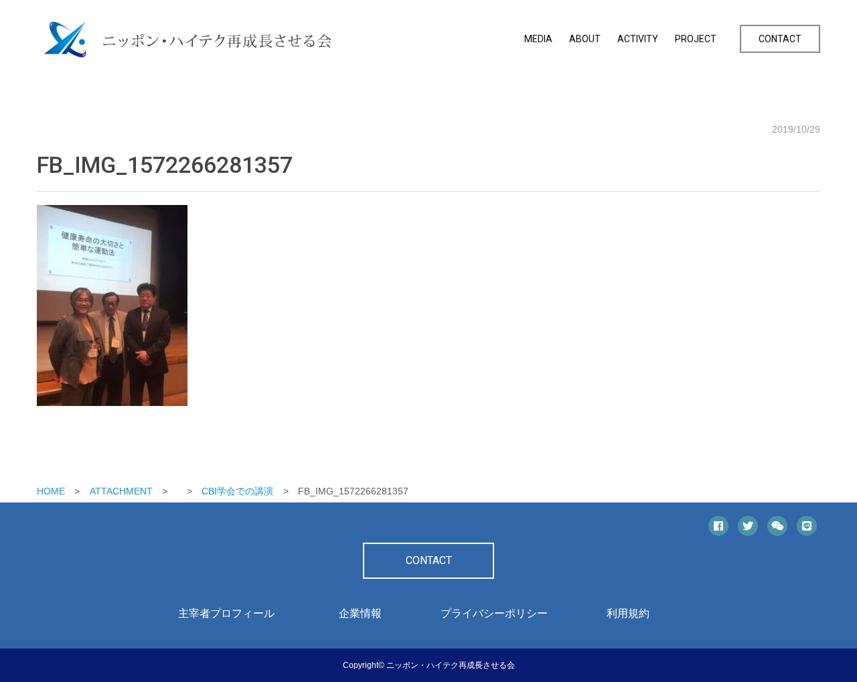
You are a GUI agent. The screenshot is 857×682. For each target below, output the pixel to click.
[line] (807, 526)
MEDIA (538, 38)
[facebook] (718, 526)
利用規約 (628, 613)
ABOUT (585, 38)
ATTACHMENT (121, 491)
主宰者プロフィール (226, 613)
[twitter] (748, 526)
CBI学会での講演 (237, 491)
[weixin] (777, 526)
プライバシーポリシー (494, 613)
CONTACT (780, 38)
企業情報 (360, 613)
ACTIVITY (637, 38)
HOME (51, 491)
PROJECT (695, 38)
